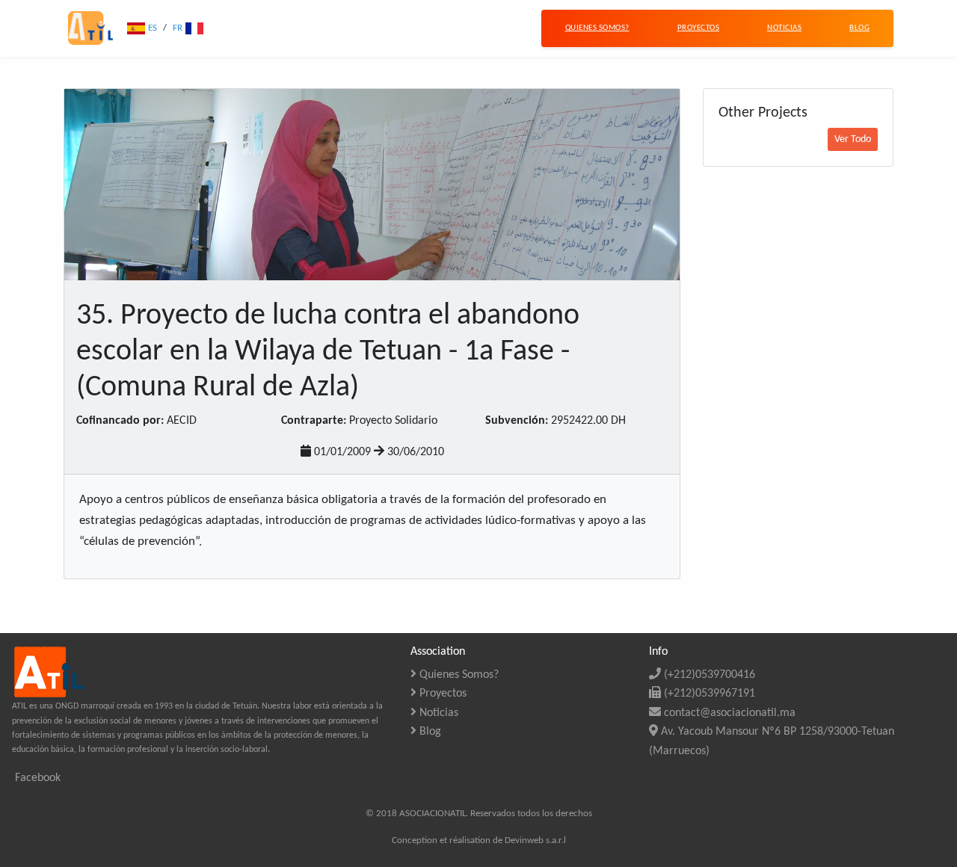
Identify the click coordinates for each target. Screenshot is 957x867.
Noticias (437, 713)
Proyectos (441, 694)
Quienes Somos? (457, 675)
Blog (428, 732)
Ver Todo (852, 139)
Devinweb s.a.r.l (535, 840)
